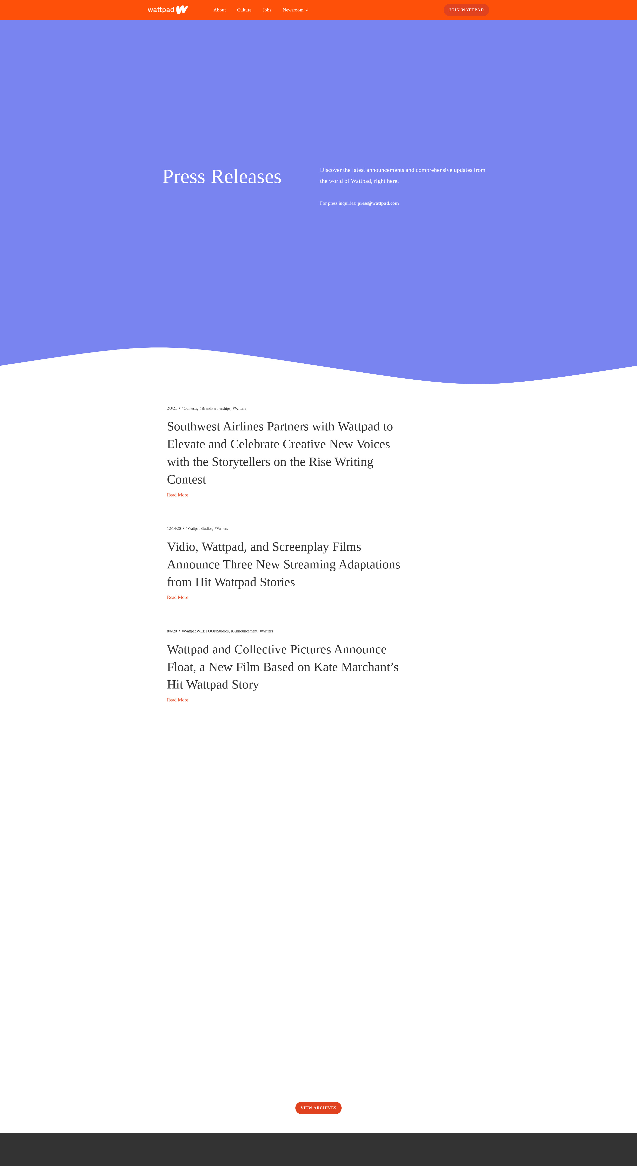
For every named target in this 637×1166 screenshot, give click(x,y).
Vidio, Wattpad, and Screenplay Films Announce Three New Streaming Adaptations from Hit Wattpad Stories (283, 564)
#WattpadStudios (199, 528)
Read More (177, 494)
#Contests (189, 408)
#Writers (239, 408)
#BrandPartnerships (215, 408)
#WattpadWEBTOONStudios (205, 631)
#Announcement (244, 631)
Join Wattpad (466, 10)
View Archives (318, 1108)
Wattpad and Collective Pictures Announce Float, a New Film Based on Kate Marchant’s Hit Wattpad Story (283, 666)
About (219, 9)
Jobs (267, 9)
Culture (244, 9)
